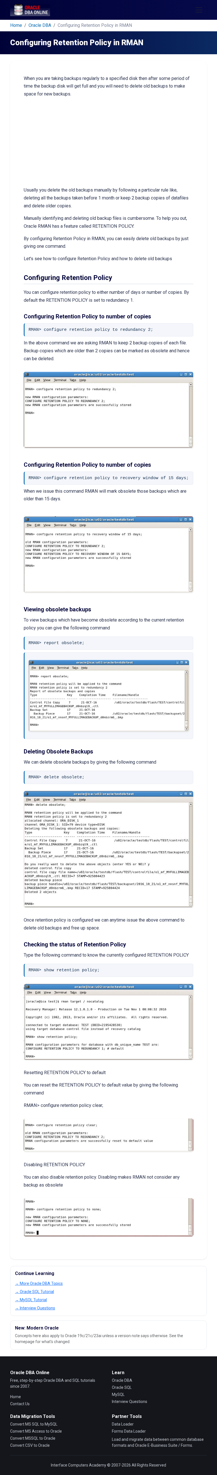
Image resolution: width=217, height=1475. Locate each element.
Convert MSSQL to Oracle (32, 1438)
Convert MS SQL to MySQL (33, 1424)
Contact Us (20, 1404)
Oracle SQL (122, 1387)
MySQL (118, 1394)
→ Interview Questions (35, 1308)
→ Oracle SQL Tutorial (34, 1291)
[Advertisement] (108, 142)
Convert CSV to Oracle (30, 1445)
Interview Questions (129, 1401)
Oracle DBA (40, 25)
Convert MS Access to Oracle (36, 1431)
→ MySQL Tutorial (31, 1300)
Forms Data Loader (129, 1431)
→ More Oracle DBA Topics (39, 1283)
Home (16, 25)
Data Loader (123, 1424)
